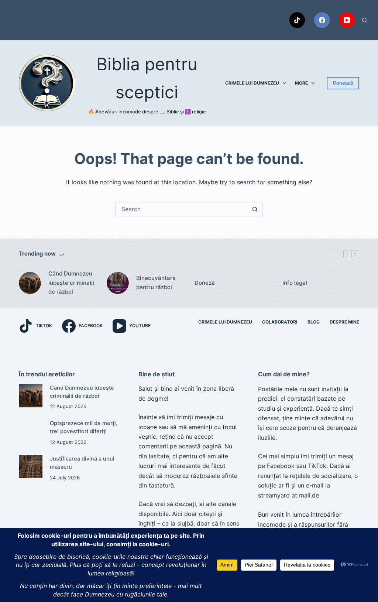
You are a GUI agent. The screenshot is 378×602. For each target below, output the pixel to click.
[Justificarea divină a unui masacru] (30, 466)
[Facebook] (322, 20)
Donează (343, 83)
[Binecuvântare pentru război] (118, 283)
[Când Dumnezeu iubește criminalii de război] (30, 283)
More (301, 83)
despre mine (344, 322)
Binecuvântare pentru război (156, 282)
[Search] (364, 20)
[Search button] (254, 209)
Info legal (294, 282)
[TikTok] (297, 20)
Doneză (205, 282)
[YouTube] (347, 20)
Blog (313, 322)
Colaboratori (279, 322)
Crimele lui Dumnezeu (252, 83)
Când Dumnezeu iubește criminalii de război (71, 282)
